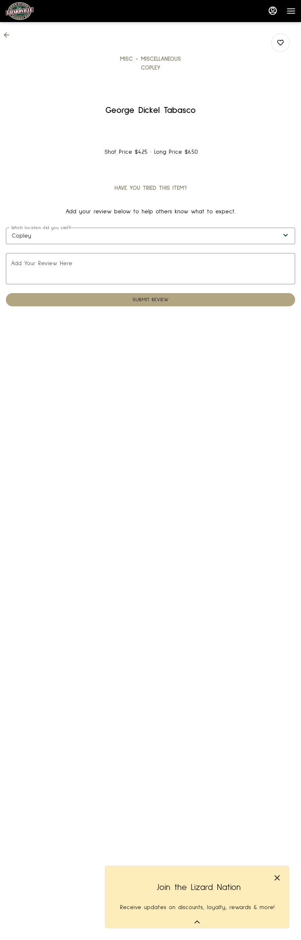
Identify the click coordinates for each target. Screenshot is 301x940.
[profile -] (272, 10)
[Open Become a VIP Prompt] (197, 922)
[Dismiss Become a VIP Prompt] (277, 878)
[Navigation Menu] (291, 11)
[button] (9, 35)
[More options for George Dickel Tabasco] (280, 42)
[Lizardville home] (39, 11)
